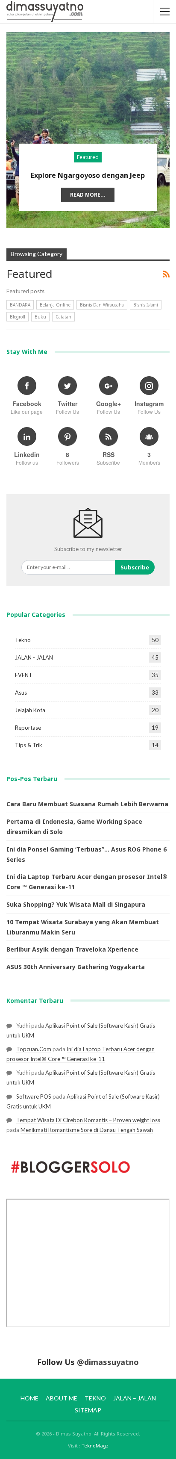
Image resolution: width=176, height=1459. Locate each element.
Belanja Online (55, 305)
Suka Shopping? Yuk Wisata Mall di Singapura (75, 904)
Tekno (23, 640)
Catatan (63, 317)
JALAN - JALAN (34, 657)
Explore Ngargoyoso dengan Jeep (88, 175)
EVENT (23, 675)
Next (156, 123)
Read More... (88, 194)
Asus (21, 692)
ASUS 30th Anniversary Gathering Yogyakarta (75, 967)
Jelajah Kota (30, 710)
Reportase (28, 727)
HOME (29, 1398)
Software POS (33, 1096)
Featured (88, 157)
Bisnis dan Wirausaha (102, 305)
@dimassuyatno (108, 1362)
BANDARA (20, 305)
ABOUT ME (61, 1398)
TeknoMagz (95, 1445)
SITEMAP (88, 1410)
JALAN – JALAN (134, 1398)
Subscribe (134, 567)
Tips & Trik (28, 745)
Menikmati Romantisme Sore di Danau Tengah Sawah (87, 1129)
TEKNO (95, 1398)
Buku (40, 317)
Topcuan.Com (33, 1049)
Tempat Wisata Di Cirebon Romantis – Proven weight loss (88, 1120)
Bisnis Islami (145, 305)
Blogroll (17, 317)
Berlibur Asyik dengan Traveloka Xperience (72, 949)
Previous (19, 123)
